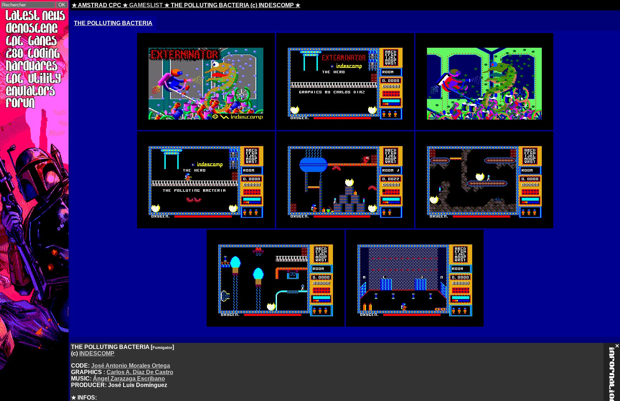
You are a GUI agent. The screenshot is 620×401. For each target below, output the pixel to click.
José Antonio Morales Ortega (130, 366)
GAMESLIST (146, 5)
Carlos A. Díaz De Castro (140, 372)
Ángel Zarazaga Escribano (129, 379)
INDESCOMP (96, 353)
